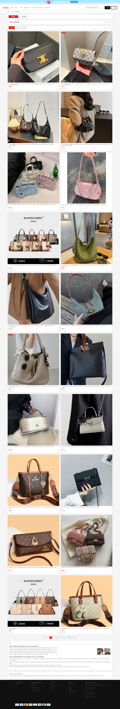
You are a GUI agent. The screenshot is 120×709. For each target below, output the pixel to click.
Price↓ (25, 27)
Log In (108, 7)
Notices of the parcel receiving (90, 696)
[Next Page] (72, 637)
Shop (11, 11)
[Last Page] (75, 637)
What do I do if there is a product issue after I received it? (95, 685)
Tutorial (32, 685)
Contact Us (17, 684)
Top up (52, 684)
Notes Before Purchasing (35, 687)
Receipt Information (72, 684)
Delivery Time (71, 685)
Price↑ (18, 27)
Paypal (52, 687)
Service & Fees (33, 684)
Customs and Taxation (72, 691)
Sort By (11, 27)
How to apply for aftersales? (90, 692)
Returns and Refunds (34, 689)
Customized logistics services (36, 691)
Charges (70, 687)
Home (8, 11)
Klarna (52, 689)
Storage (86, 691)
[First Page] (44, 637)
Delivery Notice (71, 692)
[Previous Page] (47, 637)
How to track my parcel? (89, 687)
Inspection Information (88, 697)
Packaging (70, 689)
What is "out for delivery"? (89, 689)
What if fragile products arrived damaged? (92, 684)
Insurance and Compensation (89, 694)
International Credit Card (55, 685)
